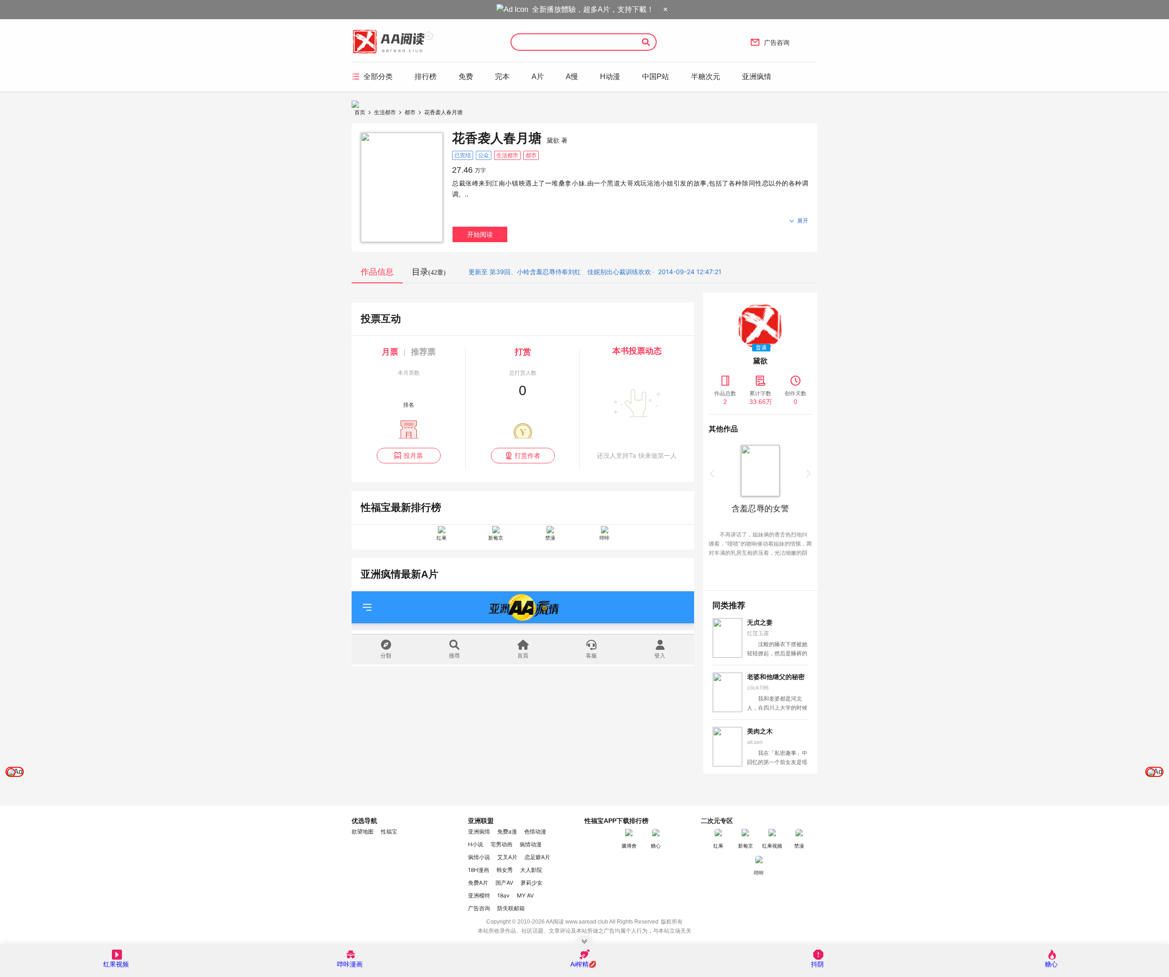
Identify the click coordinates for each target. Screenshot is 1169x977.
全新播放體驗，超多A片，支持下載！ (593, 9)
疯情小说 (479, 857)
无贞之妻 (760, 622)
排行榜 (426, 76)
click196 (758, 687)
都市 (410, 112)
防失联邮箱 (511, 908)
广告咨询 (770, 42)
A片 (538, 76)
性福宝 (389, 831)
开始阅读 (480, 234)
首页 (359, 112)
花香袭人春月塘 (443, 112)
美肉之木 (760, 731)
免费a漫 (507, 831)
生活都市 (385, 112)
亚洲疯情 (756, 76)
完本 (502, 76)
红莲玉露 (758, 633)
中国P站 (655, 76)
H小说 (475, 844)
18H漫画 (478, 869)
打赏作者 (522, 455)
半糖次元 (705, 76)
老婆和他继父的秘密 (776, 676)
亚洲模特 (479, 895)
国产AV (504, 882)
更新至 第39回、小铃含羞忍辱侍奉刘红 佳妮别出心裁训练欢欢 (560, 272)
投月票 (408, 455)
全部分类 (372, 76)
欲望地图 (363, 831)
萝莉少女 (531, 882)
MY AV (525, 895)
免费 (465, 76)
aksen (755, 741)
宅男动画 (501, 844)
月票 (390, 351)
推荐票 (423, 351)
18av (503, 895)
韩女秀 (504, 869)
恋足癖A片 (537, 857)
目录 (429, 271)
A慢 (572, 76)
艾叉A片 (507, 857)
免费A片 (478, 882)
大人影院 (531, 869)
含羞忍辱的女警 (760, 508)
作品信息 (377, 271)
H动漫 (610, 76)
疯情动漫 (531, 844)
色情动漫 (535, 831)
